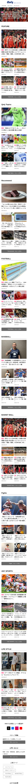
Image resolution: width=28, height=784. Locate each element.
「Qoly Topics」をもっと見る (14, 173)
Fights (4, 493)
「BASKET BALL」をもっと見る (14, 485)
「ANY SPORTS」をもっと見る (14, 641)
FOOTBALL (6, 259)
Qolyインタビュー (10, 770)
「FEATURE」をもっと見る (14, 97)
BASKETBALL (18, 773)
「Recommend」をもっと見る (14, 251)
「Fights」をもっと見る (14, 563)
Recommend (6, 181)
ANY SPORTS (7, 571)
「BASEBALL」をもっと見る (14, 407)
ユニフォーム (9, 767)
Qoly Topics (6, 104)
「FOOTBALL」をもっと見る (14, 329)
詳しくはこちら (14, 742)
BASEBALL (6, 337)
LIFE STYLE (6, 649)
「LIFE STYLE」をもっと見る (14, 717)
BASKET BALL (7, 415)
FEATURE (5, 26)
